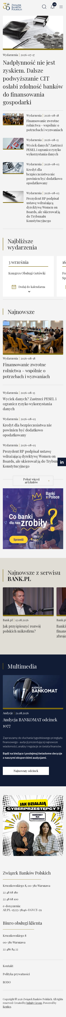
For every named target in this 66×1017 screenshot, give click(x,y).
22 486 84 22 (10, 949)
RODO (7, 982)
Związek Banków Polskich (27, 873)
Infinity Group (34, 1003)
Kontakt (8, 966)
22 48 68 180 (10, 892)
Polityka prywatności (16, 974)
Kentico (7, 1006)
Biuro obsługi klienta (22, 923)
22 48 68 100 (10, 899)
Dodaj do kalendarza (31, 287)
